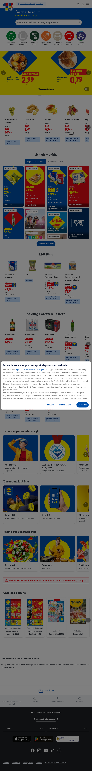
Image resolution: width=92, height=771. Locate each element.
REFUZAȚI (51, 405)
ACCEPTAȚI (82, 405)
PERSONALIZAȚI (65, 405)
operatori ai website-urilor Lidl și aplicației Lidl (33, 369)
